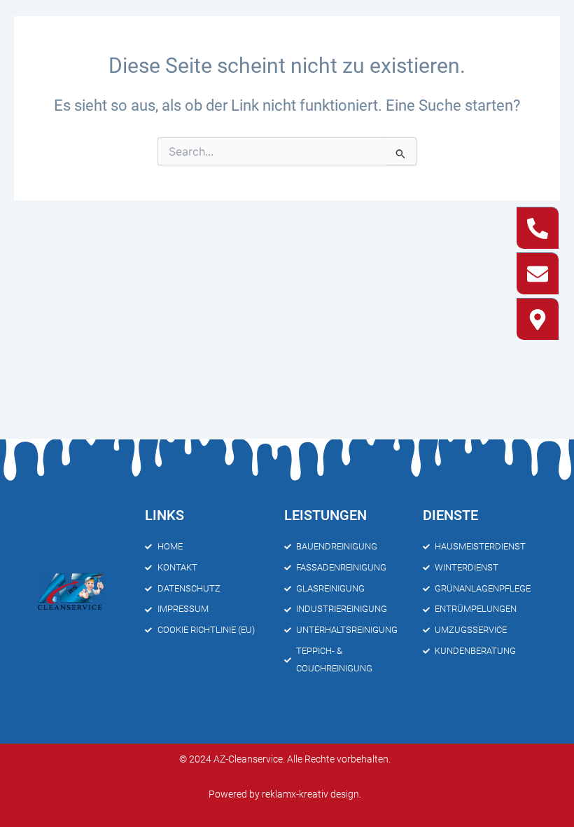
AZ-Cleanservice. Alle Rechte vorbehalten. (302, 759)
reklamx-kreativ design (310, 794)
